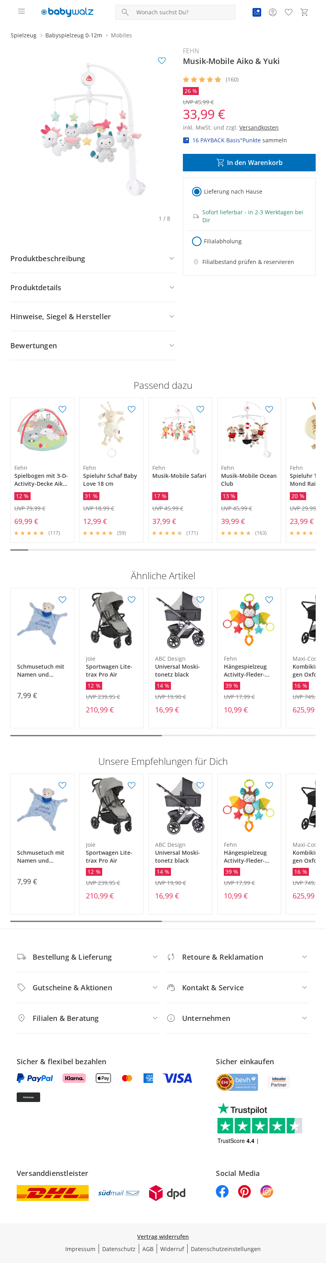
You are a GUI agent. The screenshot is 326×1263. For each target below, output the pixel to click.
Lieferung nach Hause (233, 191)
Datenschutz (119, 1249)
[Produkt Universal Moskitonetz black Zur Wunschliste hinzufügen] (200, 600)
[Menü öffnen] (21, 12)
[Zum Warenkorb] (304, 12)
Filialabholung (223, 241)
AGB (147, 1249)
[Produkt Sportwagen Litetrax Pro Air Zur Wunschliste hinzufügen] (131, 600)
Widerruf (172, 1249)
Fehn (191, 51)
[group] (93, 129)
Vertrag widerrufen (163, 1236)
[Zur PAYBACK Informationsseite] (257, 12)
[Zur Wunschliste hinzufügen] (161, 60)
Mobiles (121, 35)
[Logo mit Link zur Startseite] (67, 12)
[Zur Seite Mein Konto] (272, 12)
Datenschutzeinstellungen (226, 1249)
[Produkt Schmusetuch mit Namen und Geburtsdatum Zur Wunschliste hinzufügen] (62, 600)
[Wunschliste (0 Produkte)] (288, 12)
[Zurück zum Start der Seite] (318, 1207)
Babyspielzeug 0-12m (73, 35)
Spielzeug (24, 35)
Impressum (80, 1249)
